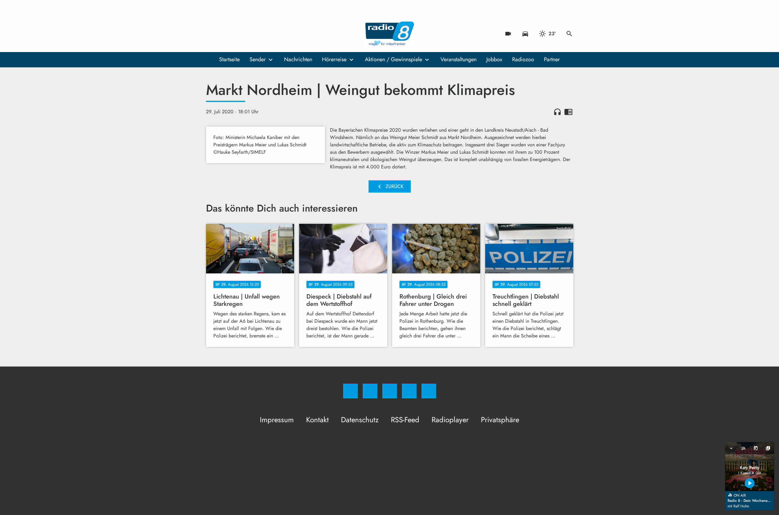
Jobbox (494, 59)
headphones (557, 111)
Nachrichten (298, 59)
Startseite (229, 59)
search (569, 33)
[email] (261, 34)
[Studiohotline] (249, 34)
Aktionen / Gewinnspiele (393, 59)
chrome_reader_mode (568, 111)
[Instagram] (224, 34)
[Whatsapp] (236, 34)
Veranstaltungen (458, 59)
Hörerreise (334, 59)
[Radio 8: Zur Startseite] (389, 33)
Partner (552, 59)
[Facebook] (212, 34)
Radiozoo (523, 59)
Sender (257, 59)
